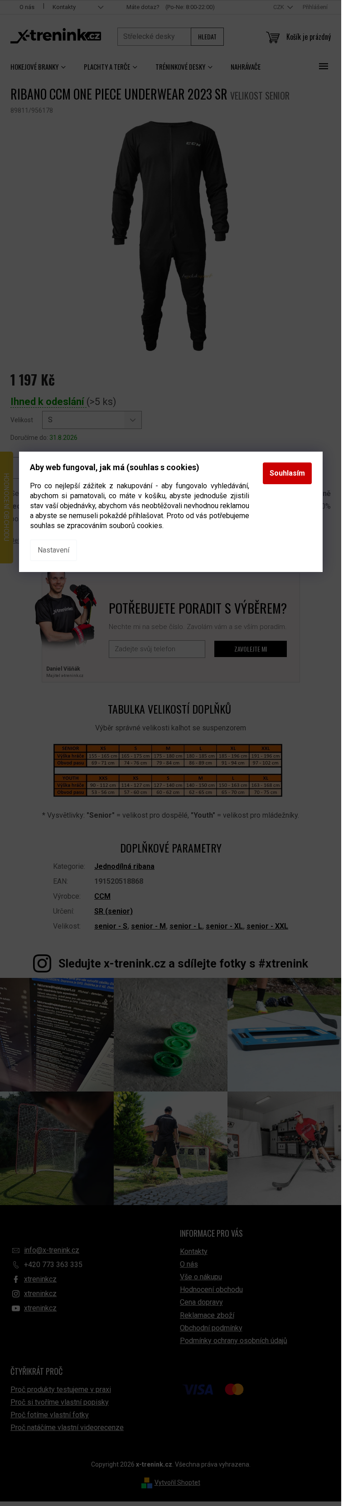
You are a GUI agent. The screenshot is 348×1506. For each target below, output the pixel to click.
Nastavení (53, 550)
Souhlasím (287, 473)
